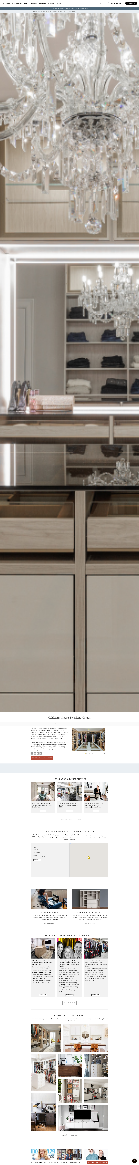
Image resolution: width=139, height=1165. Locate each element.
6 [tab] (92, 753)
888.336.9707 (75, 1163)
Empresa (50, 3)
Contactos (58, 3)
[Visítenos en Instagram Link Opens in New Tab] (40, 753)
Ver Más (43, 811)
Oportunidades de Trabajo (87, 724)
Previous (74, 753)
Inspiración (42, 3)
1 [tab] (85, 753)
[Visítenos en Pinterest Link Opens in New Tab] (35, 753)
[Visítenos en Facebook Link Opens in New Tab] (32, 753)
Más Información (49, 923)
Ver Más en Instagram (69, 1135)
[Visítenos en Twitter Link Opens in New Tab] (38, 753)
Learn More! (95, 994)
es (104, 3)
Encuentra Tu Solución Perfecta (97, 1162)
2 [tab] (86, 753)
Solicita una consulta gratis (42, 758)
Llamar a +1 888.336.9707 (116, 3)
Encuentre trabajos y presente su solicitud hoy (76, 8)
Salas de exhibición (49, 724)
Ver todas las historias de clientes (69, 819)
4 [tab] (89, 753)
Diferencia (33, 3)
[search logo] (97, 3)
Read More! (43, 994)
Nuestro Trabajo (67, 724)
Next (104, 753)
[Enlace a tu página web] (12, 3)
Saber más (37, 859)
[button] (89, 858)
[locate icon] (101, 3)
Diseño (25, 3)
